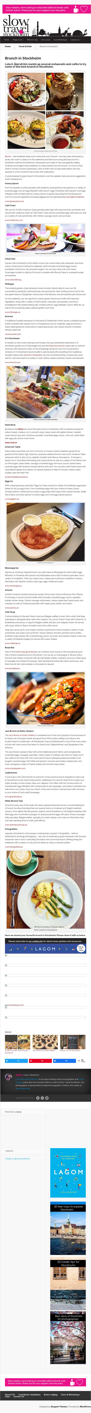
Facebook (42, 1098)
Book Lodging (50, 1395)
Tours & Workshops (70, 1395)
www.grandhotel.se (13, 797)
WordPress (85, 1407)
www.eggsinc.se (12, 499)
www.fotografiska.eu (14, 847)
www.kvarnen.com (13, 334)
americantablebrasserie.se (16, 477)
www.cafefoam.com (14, 220)
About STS (10, 1395)
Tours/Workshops (60, 40)
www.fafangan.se (12, 312)
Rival (20, 429)
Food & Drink (25, 46)
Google (38, 1098)
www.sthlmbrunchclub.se (16, 825)
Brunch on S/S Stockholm (70, 1050)
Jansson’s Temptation (32, 355)
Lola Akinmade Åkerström (27, 1079)
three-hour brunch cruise (59, 346)
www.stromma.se (12, 362)
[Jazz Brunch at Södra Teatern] (45, 1042)
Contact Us (75, 40)
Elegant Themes (59, 1407)
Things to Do (17, 40)
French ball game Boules (26, 652)
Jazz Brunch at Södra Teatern (22, 735)
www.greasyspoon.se (14, 201)
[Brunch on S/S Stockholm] (72, 1042)
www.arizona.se (12, 608)
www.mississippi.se (13, 586)
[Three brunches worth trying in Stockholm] (17, 1042)
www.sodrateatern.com (15, 768)
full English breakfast (75, 197)
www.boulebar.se (12, 668)
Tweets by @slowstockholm (17, 1159)
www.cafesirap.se (12, 643)
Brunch (8, 156)
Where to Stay (32, 40)
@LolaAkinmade (23, 1088)
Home (6, 40)
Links (7, 1396)
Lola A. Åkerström (31, 1075)
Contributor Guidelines (29, 1395)
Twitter (47, 1098)
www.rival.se (11, 443)
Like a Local (45, 40)
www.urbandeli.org (13, 280)
